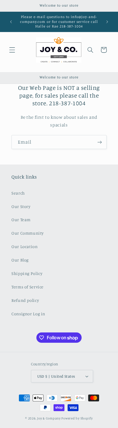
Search (18, 193)
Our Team (21, 219)
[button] (12, 49)
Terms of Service (27, 286)
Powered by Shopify (77, 418)
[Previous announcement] (11, 21)
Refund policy (25, 300)
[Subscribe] (99, 142)
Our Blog (20, 259)
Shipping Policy (26, 273)
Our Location (24, 246)
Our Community (27, 233)
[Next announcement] (107, 21)
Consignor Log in (28, 313)
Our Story (21, 206)
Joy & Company (49, 418)
